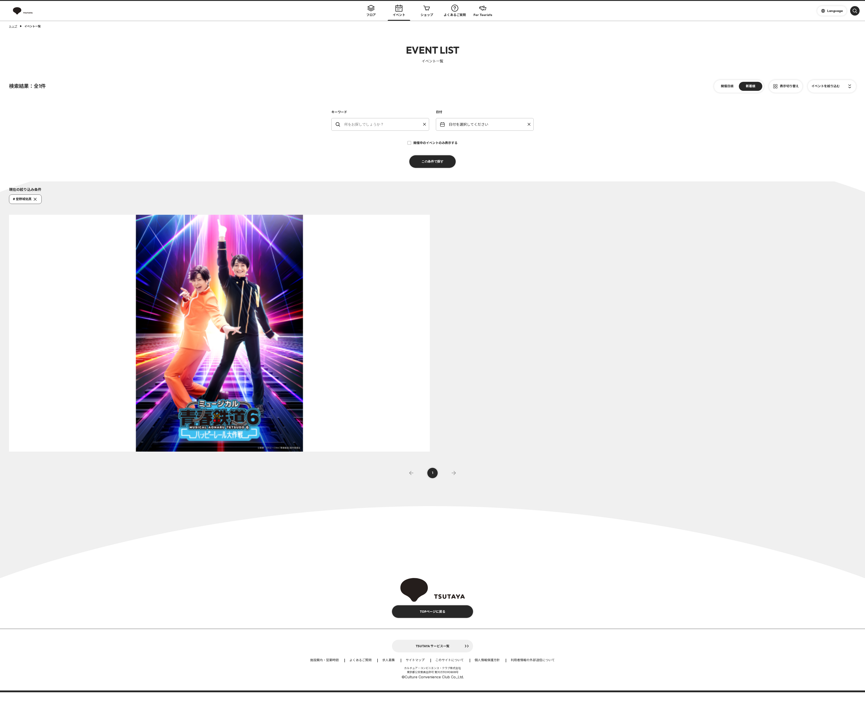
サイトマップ (415, 660)
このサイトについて (449, 660)
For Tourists (482, 15)
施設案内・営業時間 (324, 660)
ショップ (427, 15)
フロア (371, 15)
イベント (399, 15)
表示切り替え (789, 86)
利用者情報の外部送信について (533, 660)
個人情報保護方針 (487, 660)
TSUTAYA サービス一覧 (432, 646)
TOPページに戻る (432, 612)
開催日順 (727, 86)
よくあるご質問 (455, 15)
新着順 (750, 86)
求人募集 (388, 660)
